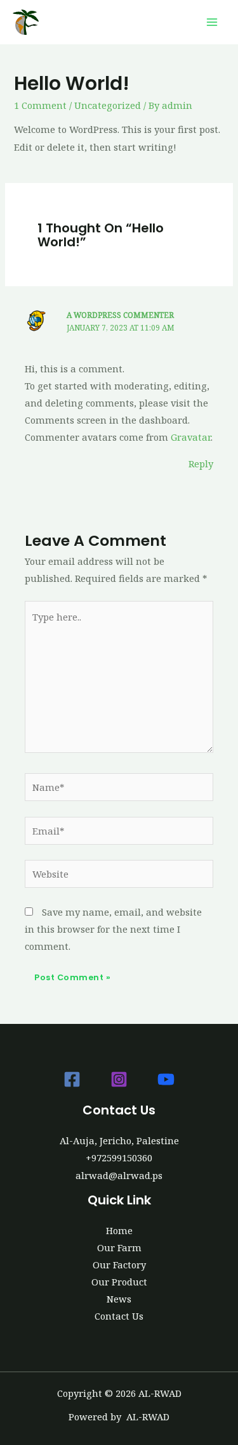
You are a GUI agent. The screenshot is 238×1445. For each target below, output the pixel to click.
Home (119, 1230)
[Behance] (166, 1079)
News (119, 1298)
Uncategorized (107, 105)
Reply (200, 463)
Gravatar (191, 437)
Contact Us (119, 1315)
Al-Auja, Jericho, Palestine (119, 1140)
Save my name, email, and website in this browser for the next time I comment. (113, 928)
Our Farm (119, 1247)
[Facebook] (72, 1079)
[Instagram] (119, 1079)
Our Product (119, 1281)
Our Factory (119, 1264)
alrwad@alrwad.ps (119, 1175)
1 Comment (40, 105)
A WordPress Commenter (120, 315)
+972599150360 (119, 1157)
